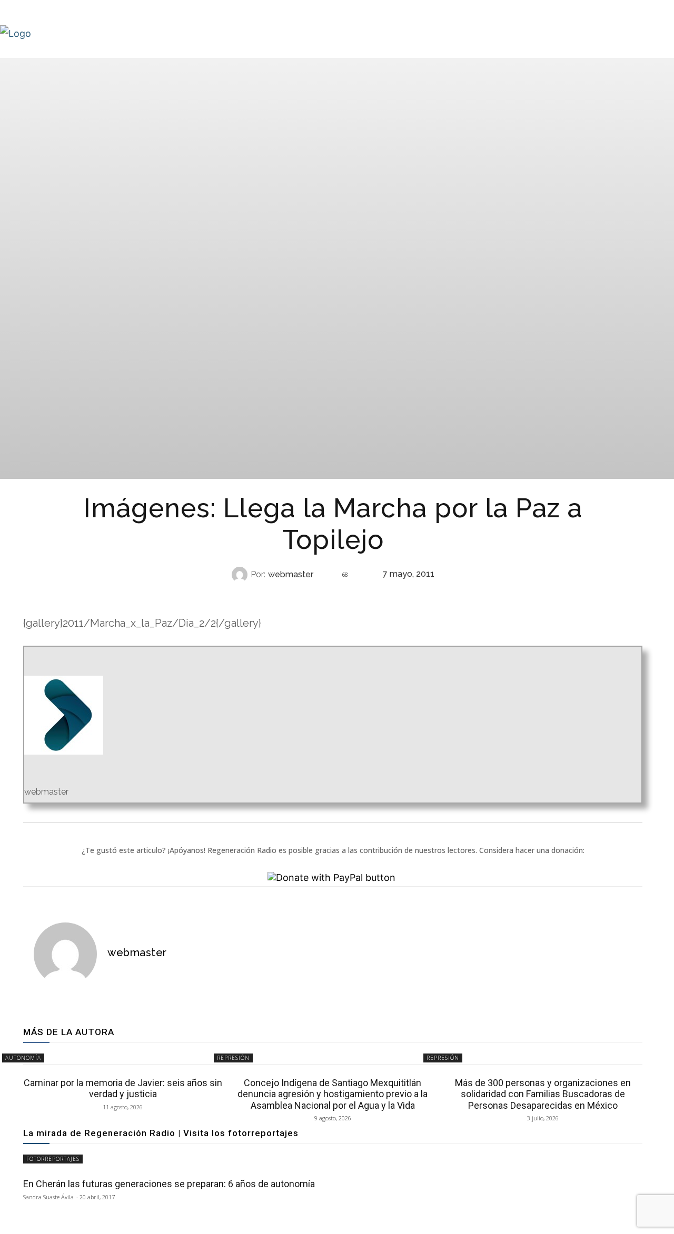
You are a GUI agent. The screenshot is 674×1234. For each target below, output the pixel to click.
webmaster (290, 574)
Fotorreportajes (53, 1158)
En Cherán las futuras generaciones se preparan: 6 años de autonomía (169, 1183)
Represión (331, 595)
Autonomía (23, 1057)
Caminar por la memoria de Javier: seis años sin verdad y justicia (123, 1088)
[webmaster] (241, 575)
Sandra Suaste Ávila (48, 1197)
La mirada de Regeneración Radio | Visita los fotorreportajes (161, 1133)
